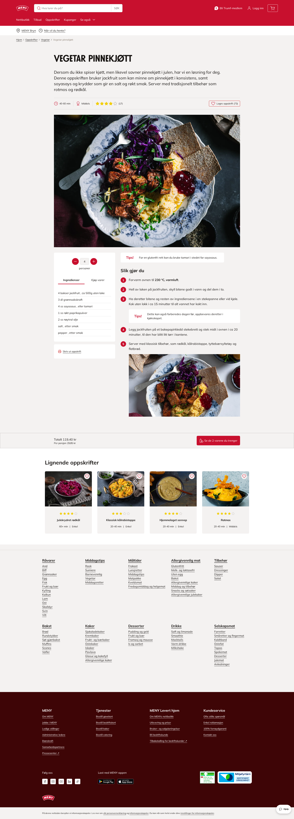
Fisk (44, 582)
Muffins (46, 643)
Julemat (219, 660)
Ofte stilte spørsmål (214, 716)
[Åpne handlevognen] (273, 8)
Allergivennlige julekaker (186, 594)
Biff (44, 570)
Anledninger (222, 664)
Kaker (90, 626)
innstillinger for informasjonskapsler (197, 813)
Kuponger (70, 19)
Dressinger (221, 570)
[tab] (71, 280)
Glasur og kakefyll (96, 656)
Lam (45, 598)
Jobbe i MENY (49, 722)
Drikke (176, 626)
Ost (44, 602)
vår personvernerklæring (114, 813)
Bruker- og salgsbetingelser (165, 728)
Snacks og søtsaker (183, 590)
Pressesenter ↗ (50, 753)
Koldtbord (220, 639)
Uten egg (177, 574)
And (44, 566)
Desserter (136, 626)
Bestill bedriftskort (106, 722)
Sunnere (90, 570)
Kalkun (46, 594)
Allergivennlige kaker (184, 582)
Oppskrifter (53, 19)
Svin (45, 611)
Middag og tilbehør (183, 586)
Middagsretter (94, 582)
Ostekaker (91, 643)
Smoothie (177, 635)
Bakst (174, 578)
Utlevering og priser (160, 722)
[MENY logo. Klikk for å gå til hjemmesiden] (22, 8)
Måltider (135, 560)
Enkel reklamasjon (213, 722)
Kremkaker (92, 635)
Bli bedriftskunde (159, 734)
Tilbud (38, 19)
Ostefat (219, 643)
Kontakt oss (209, 734)
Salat (217, 578)
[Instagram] (53, 781)
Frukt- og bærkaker (97, 639)
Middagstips (95, 560)
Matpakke (134, 578)
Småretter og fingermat (229, 635)
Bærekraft (47, 740)
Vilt (44, 615)
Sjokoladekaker (95, 631)
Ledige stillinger (50, 728)
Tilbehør (220, 560)
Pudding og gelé (138, 631)
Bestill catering (104, 734)
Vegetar (90, 578)
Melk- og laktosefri (183, 570)
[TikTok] (77, 781)
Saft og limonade (182, 631)
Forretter (219, 631)
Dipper (218, 574)
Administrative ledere (53, 734)
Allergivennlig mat (185, 560)
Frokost (133, 566)
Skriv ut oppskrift (72, 351)
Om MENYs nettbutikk (162, 716)
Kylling (46, 590)
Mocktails (177, 639)
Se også (85, 19)
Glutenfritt (177, 566)
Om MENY (47, 716)
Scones (46, 648)
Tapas (218, 648)
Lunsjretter (135, 570)
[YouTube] (61, 781)
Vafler (46, 652)
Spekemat (220, 652)
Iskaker (89, 648)
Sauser (218, 566)
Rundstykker (50, 635)
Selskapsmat (224, 626)
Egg (44, 578)
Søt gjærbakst (51, 639)
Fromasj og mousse (140, 639)
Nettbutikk (22, 19)
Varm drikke (178, 643)
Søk (116, 8)
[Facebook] (45, 781)
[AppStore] (125, 781)
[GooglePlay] (106, 781)
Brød (45, 631)
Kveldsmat (135, 582)
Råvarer (48, 560)
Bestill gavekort (104, 716)
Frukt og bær (50, 586)
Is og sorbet (135, 643)
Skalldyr (47, 606)
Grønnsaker (49, 574)
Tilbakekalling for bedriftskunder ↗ (168, 740)
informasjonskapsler (139, 813)
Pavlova (90, 652)
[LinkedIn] (69, 781)
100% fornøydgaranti (214, 728)
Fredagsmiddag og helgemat (146, 586)
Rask (88, 566)
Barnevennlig (93, 574)
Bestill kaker (102, 728)
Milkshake (177, 648)
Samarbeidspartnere (53, 747)
